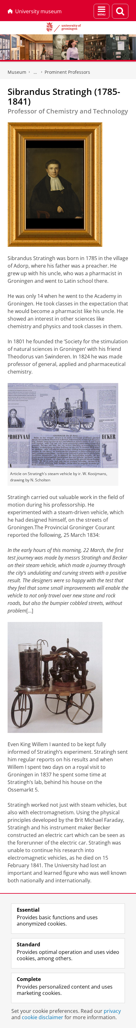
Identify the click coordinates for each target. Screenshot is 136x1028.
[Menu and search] (101, 11)
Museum (17, 72)
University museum (38, 11)
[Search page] (120, 11)
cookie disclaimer (42, 1017)
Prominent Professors (67, 72)
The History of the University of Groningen (35, 72)
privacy (112, 1011)
